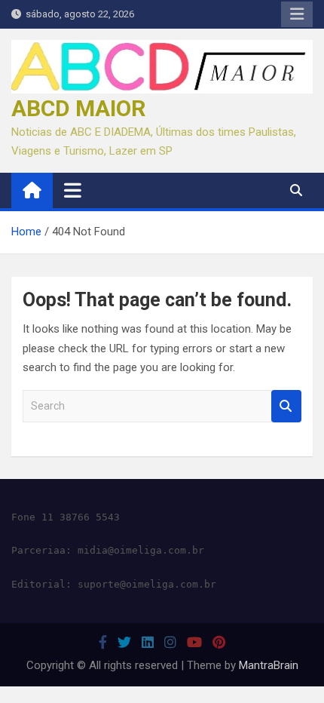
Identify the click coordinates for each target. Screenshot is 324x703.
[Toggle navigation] (73, 190)
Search (286, 406)
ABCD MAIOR (78, 108)
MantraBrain (268, 665)
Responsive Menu (297, 14)
